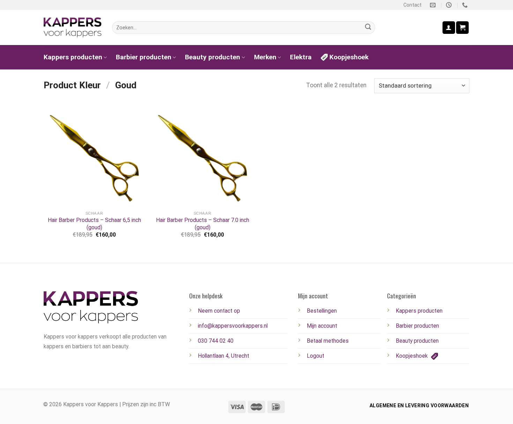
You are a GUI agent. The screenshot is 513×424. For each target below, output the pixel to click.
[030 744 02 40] (465, 5)
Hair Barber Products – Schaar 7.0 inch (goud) (202, 223)
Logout (315, 355)
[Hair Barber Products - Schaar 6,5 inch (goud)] (94, 156)
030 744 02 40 (215, 340)
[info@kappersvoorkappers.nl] (433, 5)
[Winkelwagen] (462, 27)
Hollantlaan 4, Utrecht (223, 355)
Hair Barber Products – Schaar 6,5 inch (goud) (94, 223)
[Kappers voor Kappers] (73, 27)
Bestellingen (322, 310)
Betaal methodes (328, 340)
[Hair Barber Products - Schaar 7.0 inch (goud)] (202, 156)
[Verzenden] (368, 27)
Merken (265, 57)
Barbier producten (143, 57)
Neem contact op (219, 310)
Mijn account (322, 325)
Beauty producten (212, 57)
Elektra (301, 57)
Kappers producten (73, 57)
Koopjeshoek (349, 57)
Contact (412, 5)
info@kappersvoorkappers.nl (233, 325)
